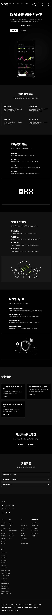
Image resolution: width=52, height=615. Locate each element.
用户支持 (23, 533)
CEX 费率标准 (24, 528)
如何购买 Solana (5, 591)
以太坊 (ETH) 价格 (5, 573)
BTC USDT (3, 557)
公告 (22, 541)
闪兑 (10, 525)
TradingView (12, 536)
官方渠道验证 (24, 538)
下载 (48, 4)
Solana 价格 (4, 578)
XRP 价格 (3, 581)
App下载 (3, 543)
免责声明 (3, 536)
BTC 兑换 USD (35, 523)
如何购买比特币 (4, 586)
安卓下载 (24, 30)
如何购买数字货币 (5, 583)
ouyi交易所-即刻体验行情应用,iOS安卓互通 (10, 610)
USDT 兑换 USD (35, 528)
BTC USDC (4, 552)
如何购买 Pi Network (6, 593)
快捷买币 (11, 523)
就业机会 (3, 525)
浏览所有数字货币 (13, 530)
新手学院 (11, 533)
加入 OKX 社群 (24, 543)
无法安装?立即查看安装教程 (26, 25)
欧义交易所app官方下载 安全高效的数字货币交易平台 (27, 607)
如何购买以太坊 (4, 588)
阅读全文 (5, 396)
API (22, 523)
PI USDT (3, 562)
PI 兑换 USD (34, 536)
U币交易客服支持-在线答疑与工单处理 (33, 604)
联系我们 (3, 528)
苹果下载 (14, 30)
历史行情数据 (24, 525)
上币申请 (23, 530)
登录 (42, 4)
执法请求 (3, 541)
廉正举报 (3, 538)
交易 (10, 528)
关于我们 (3, 523)
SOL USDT (3, 565)
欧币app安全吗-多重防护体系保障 (8, 607)
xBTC (10, 538)
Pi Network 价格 (5, 575)
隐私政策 (3, 533)
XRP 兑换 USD (35, 533)
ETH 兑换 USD (35, 525)
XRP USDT (3, 568)
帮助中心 (23, 536)
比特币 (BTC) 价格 (5, 570)
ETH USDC (4, 555)
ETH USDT (3, 560)
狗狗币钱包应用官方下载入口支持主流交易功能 (15, 604)
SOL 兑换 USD (35, 530)
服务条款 (3, 530)
